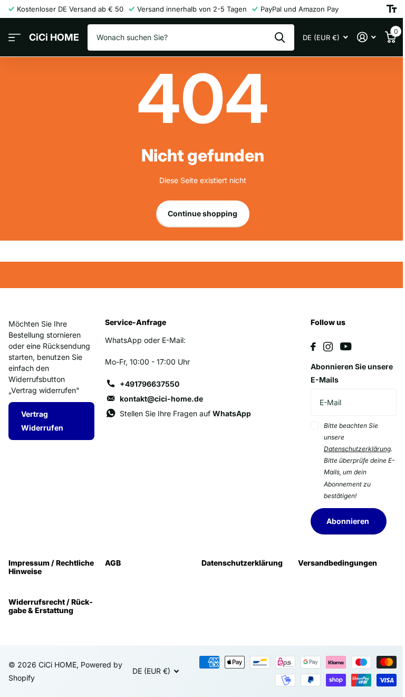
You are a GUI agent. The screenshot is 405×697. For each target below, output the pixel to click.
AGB (113, 562)
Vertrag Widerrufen (42, 420)
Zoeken (279, 37)
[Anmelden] (366, 37)
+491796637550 (149, 383)
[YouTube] (345, 346)
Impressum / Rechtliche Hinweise (51, 567)
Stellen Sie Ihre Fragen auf (185, 413)
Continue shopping (202, 213)
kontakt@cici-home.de (161, 398)
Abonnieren (348, 521)
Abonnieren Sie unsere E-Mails (352, 373)
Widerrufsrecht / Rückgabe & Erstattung (50, 606)
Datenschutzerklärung (242, 562)
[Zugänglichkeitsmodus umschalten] (392, 9)
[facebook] (313, 346)
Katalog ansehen (14, 37)
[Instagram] (328, 346)
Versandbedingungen (337, 562)
